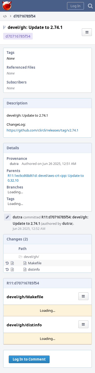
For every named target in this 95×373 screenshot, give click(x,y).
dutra (14, 163)
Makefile (34, 263)
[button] (75, 6)
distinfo (34, 269)
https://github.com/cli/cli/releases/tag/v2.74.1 (42, 130)
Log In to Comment (29, 359)
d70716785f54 (18, 36)
